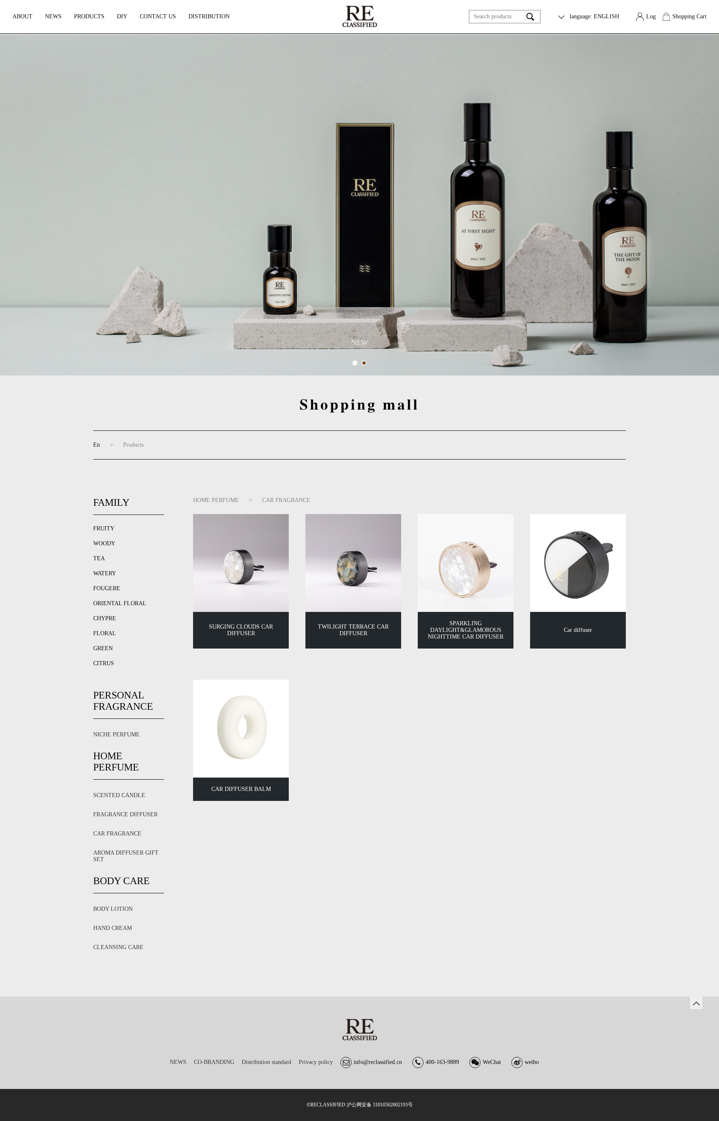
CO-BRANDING (214, 1062)
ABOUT (22, 16)
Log (651, 16)
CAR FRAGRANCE (117, 833)
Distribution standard (266, 1062)
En (96, 445)
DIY (122, 16)
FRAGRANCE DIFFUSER (125, 814)
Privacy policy (316, 1062)
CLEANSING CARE (118, 947)
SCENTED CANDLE (119, 795)
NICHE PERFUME (116, 734)
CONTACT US (158, 16)
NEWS (53, 16)
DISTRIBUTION (209, 16)
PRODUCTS (89, 16)
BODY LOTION (113, 909)
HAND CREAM (112, 928)
